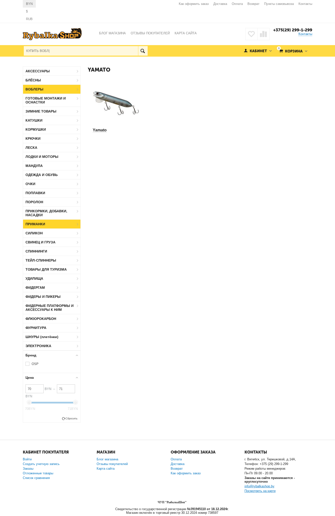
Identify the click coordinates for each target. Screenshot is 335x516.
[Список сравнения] (263, 34)
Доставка (220, 4)
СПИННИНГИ (36, 251)
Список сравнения (36, 478)
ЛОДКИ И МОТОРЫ (42, 157)
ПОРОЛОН (34, 202)
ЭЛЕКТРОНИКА (38, 346)
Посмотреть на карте (260, 491)
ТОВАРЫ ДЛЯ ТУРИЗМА (46, 269)
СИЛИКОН (34, 233)
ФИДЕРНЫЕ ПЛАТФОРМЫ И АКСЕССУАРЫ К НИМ (50, 308)
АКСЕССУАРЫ (38, 71)
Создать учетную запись (41, 464)
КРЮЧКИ (33, 138)
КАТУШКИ (34, 120)
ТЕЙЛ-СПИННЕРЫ (41, 260)
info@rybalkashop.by (259, 486)
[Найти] (143, 51)
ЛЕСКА (31, 148)
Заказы (28, 468)
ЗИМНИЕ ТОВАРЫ (41, 111)
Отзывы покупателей (112, 464)
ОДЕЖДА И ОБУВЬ (42, 175)
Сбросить (71, 418)
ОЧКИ (30, 184)
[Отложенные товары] (251, 34)
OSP (35, 364)
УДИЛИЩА (34, 278)
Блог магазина (107, 459)
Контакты (305, 4)
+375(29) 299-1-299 (292, 29)
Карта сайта (106, 468)
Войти (27, 459)
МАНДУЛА (34, 166)
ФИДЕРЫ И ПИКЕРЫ (43, 297)
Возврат (253, 4)
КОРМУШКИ (36, 129)
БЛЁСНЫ (33, 80)
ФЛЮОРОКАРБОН (41, 319)
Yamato (100, 130)
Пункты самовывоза (279, 4)
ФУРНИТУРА (36, 328)
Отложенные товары (38, 473)
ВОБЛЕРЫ (34, 89)
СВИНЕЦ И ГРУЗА (40, 242)
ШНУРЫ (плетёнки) (42, 337)
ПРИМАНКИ (35, 224)
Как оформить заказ (194, 4)
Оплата (237, 4)
